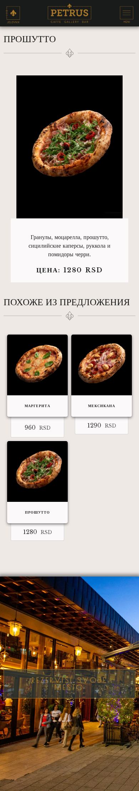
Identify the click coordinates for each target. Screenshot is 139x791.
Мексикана (101, 406)
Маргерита (37, 406)
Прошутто (37, 512)
